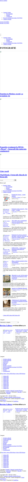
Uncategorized (6, 371)
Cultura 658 (6, 385)
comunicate (5, 361)
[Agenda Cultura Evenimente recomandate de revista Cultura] (11, 10)
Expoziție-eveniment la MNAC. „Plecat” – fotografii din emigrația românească (13, 149)
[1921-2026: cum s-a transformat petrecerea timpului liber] (6, 227)
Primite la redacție (7, 365)
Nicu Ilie (14, 211)
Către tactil (4, 171)
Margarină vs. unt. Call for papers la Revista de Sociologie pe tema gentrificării (19, 277)
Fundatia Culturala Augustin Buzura (13, 390)
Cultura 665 (6, 315)
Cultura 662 (6, 380)
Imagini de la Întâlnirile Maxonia (19, 288)
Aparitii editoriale (7, 360)
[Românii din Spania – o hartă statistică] (6, 201)
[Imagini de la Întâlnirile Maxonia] (6, 295)
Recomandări (9, 13)
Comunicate (9, 16)
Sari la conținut (3, 0)
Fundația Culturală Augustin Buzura (12, 397)
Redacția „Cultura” (17, 197)
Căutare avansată (7, 19)
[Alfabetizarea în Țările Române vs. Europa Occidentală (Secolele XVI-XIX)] (6, 306)
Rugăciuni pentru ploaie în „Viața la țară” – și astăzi (19, 209)
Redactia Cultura (16, 289)
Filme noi (5, 363)
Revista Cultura (16, 223)
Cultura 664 (11, 315)
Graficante (8, 392)
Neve (4, 401)
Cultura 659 (6, 384)
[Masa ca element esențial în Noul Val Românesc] (6, 267)
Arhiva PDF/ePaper (20, 373)
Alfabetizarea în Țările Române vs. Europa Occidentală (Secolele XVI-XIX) (19, 301)
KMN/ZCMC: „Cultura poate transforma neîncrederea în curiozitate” (19, 249)
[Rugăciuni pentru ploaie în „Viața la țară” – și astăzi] (6, 215)
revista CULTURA (4, 21)
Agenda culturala (7, 359)
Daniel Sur (15, 252)
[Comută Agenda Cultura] (26, 37)
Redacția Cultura (16, 304)
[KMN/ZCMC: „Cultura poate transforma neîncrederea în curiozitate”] (6, 254)
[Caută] (15, 180)
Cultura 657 (6, 386)
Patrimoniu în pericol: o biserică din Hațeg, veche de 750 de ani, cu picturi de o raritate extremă (20, 236)
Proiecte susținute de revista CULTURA (12, 18)
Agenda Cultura (7, 185)
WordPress (15, 401)
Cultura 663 (17, 315)
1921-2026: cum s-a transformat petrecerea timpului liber (19, 221)
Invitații (5, 364)
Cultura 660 (6, 382)
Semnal (8, 15)
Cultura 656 (6, 388)
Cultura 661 (6, 381)
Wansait (8, 393)
